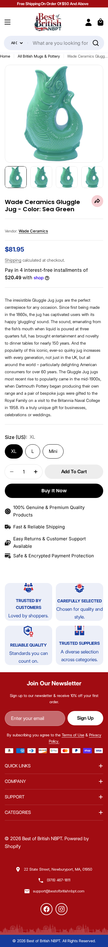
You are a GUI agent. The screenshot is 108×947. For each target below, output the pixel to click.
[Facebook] (46, 909)
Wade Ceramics (33, 231)
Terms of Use (73, 734)
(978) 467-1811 (58, 880)
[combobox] (54, 43)
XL (13, 451)
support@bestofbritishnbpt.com (58, 891)
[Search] (95, 43)
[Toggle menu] (7, 22)
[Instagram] (62, 909)
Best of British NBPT (42, 838)
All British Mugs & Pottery (39, 56)
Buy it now (54, 490)
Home (5, 56)
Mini (53, 451)
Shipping (13, 260)
